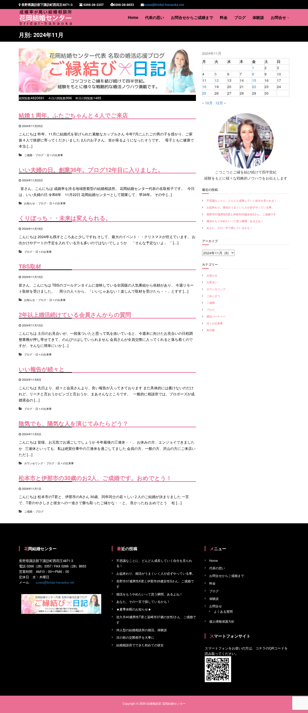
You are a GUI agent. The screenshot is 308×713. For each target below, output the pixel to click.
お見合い (212, 282)
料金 (224, 17)
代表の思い (154, 17)
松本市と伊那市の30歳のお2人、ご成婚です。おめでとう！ (95, 478)
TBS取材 (30, 266)
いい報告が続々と (42, 369)
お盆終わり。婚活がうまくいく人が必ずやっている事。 (240, 207)
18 (204, 86)
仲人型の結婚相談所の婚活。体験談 (141, 630)
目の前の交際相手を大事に (135, 637)
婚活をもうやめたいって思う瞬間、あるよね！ (235, 221)
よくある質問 (223, 611)
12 (217, 80)
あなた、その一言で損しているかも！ (230, 228)
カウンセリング (33, 463)
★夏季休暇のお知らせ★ (133, 609)
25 (204, 93)
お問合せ (278, 17)
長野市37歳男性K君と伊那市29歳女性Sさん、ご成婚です (241, 214)
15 (254, 80)
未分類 (211, 330)
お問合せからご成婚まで (192, 17)
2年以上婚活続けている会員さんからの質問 (75, 314)
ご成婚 (28, 155)
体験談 (258, 17)
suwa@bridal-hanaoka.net (164, 4)
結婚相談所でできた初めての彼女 (140, 645)
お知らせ (29, 203)
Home (133, 17)
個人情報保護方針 (221, 621)
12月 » (220, 102)
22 (254, 86)
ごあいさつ (213, 296)
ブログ (240, 17)
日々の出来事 (55, 155)
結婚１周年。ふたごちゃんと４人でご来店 (73, 115)
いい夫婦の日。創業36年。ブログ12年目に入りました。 (91, 170)
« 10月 (207, 102)
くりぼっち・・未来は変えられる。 (65, 218)
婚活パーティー (216, 316)
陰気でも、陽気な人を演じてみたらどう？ (73, 423)
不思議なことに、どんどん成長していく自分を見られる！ (242, 200)
